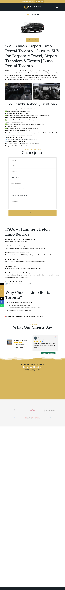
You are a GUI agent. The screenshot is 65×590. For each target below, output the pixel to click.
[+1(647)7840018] (2, 305)
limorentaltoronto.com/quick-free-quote (26, 139)
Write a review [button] (19, 347)
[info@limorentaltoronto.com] (2, 302)
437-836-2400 (39, 1)
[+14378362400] (2, 298)
